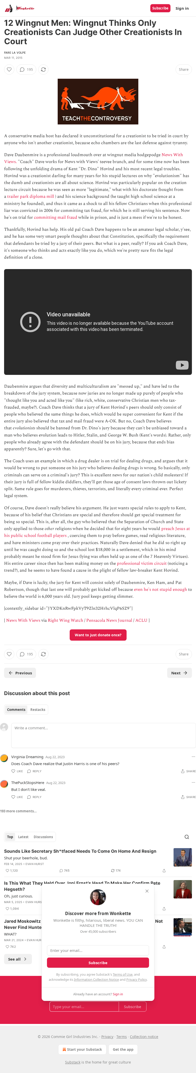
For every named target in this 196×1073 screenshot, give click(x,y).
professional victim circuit (142, 563)
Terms (121, 1036)
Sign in (182, 8)
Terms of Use (122, 974)
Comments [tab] (16, 709)
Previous (23, 672)
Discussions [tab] (43, 837)
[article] (98, 861)
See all (14, 959)
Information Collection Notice (96, 979)
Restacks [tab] (37, 709)
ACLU (141, 620)
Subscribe (160, 8)
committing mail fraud (55, 217)
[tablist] (26, 710)
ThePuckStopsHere (27, 782)
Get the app (123, 1049)
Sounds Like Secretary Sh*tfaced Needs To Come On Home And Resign (80, 851)
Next (176, 672)
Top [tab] (10, 837)
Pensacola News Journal (109, 620)
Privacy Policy (136, 979)
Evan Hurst (35, 864)
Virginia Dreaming (27, 756)
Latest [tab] (23, 837)
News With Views (23, 620)
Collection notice (144, 1036)
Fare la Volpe (15, 52)
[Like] (9, 69)
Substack (72, 1062)
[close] (147, 891)
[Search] (187, 837)
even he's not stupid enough (160, 589)
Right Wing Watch (65, 620)
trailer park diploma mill (30, 196)
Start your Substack (84, 1049)
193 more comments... (18, 811)
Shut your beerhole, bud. (26, 857)
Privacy (107, 1036)
